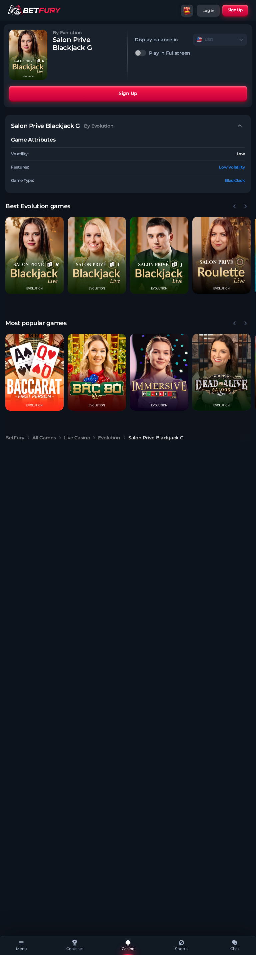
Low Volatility (232, 167)
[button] (34, 255)
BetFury (14, 438)
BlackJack (235, 180)
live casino (77, 438)
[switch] (191, 53)
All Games (44, 438)
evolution (109, 438)
